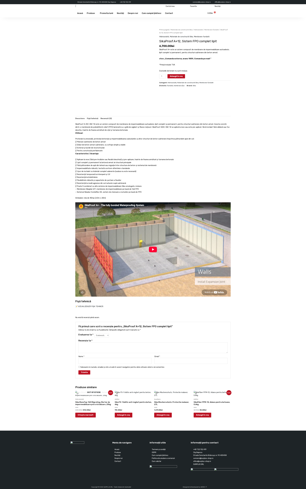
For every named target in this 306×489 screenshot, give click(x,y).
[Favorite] (188, 6)
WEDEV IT (204, 487)
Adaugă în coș (176, 76)
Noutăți (217, 6)
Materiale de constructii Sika (181, 30)
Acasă (80, 13)
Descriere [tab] (80, 118)
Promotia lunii (106, 13)
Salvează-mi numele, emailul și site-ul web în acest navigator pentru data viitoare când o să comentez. (122, 367)
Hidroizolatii (198, 30)
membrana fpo (179, 86)
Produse (91, 13)
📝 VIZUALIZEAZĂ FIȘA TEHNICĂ (89, 306)
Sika (194, 86)
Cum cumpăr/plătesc (151, 13)
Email (157, 356)
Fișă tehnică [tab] (92, 118)
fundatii (170, 86)
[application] (95, 13)
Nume (81, 356)
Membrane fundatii (211, 30)
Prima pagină (164, 30)
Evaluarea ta (85, 334)
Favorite (193, 6)
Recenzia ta (85, 340)
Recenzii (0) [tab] (106, 118)
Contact (169, 13)
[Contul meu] (164, 6)
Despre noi (133, 13)
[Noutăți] (213, 6)
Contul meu (170, 6)
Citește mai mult (85, 415)
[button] (76, 107)
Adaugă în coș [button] (123, 415)
